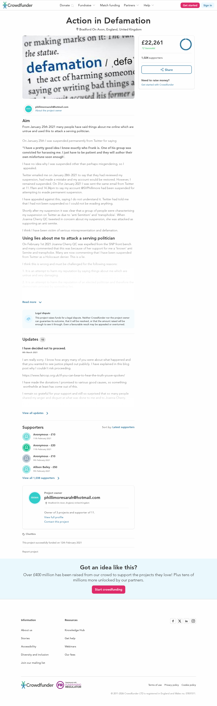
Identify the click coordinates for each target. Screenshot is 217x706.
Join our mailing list (33, 662)
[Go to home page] (18, 5)
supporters (152, 57)
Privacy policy (171, 684)
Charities (31, 533)
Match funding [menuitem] (110, 5)
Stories (25, 638)
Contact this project (56, 521)
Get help (70, 638)
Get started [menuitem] (190, 5)
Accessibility (28, 646)
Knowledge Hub (75, 630)
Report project (30, 551)
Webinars (70, 646)
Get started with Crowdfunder (157, 84)
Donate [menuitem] (65, 5)
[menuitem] (87, 5)
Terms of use (155, 684)
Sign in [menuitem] (207, 5)
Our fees (70, 654)
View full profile (53, 517)
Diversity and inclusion (35, 654)
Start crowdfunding (108, 589)
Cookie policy (189, 684)
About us (26, 630)
